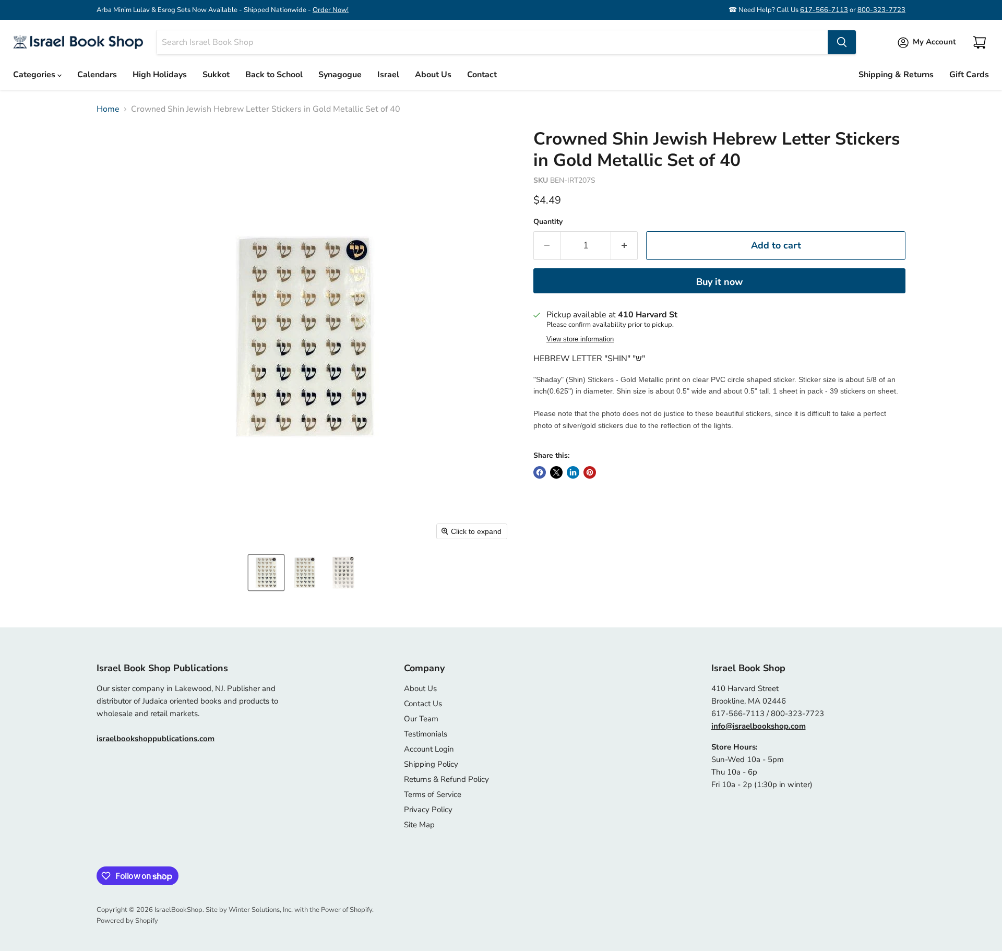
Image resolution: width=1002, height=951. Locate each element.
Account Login (429, 749)
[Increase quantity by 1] (624, 245)
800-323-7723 (881, 10)
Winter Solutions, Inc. (261, 909)
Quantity (548, 222)
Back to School (274, 74)
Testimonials (425, 734)
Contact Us (423, 703)
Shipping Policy (431, 764)
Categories (35, 74)
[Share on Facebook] (539, 472)
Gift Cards (969, 74)
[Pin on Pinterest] (589, 472)
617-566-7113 (824, 10)
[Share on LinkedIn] (573, 472)
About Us (433, 74)
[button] (266, 572)
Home (108, 109)
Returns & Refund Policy (446, 779)
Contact (482, 74)
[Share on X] (556, 472)
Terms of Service (432, 794)
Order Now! (331, 10)
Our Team (421, 719)
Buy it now (719, 282)
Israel (388, 74)
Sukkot (216, 74)
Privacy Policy (428, 809)
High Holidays (160, 74)
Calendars (97, 74)
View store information (580, 339)
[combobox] (492, 42)
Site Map (419, 824)
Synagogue (340, 74)
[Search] (842, 42)
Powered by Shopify (127, 920)
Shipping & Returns (896, 74)
